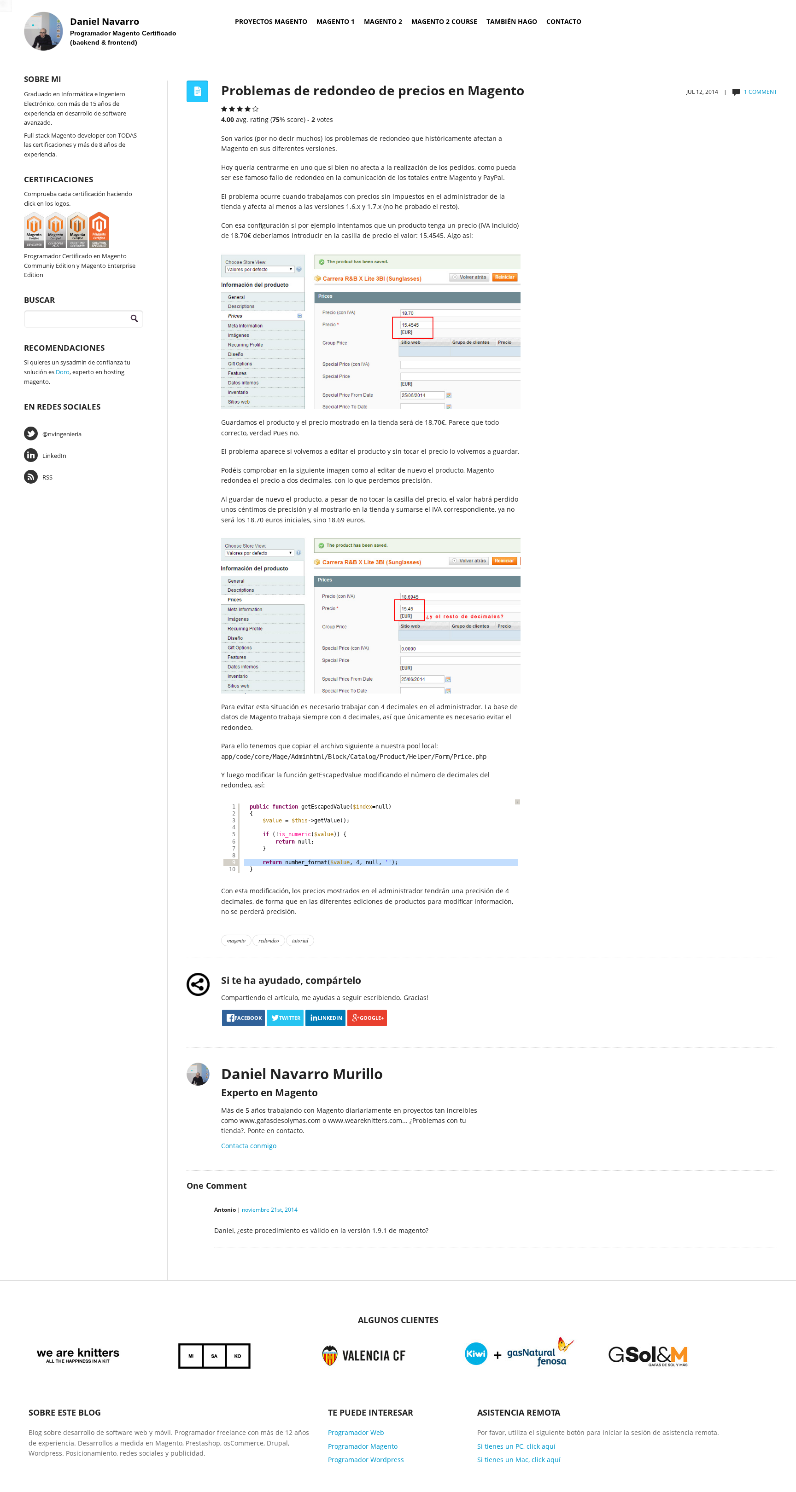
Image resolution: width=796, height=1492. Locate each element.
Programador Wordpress (366, 1459)
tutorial (300, 940)
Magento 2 (383, 21)
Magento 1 (335, 21)
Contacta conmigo (248, 1145)
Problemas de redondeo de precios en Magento (372, 90)
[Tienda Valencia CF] (364, 1354)
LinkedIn (54, 455)
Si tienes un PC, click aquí (516, 1446)
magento (236, 940)
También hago (511, 21)
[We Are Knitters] (78, 1354)
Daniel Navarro (104, 21)
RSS (47, 477)
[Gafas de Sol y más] (648, 1354)
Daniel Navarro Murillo (302, 1073)
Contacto (563, 21)
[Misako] (215, 1354)
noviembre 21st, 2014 (270, 1210)
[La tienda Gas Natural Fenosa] (520, 1354)
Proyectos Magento (271, 21)
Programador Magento (363, 1446)
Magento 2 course (444, 21)
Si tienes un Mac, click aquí (519, 1459)
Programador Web (356, 1432)
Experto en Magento (269, 1092)
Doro (63, 372)
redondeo (268, 940)
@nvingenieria (62, 434)
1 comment (760, 92)
